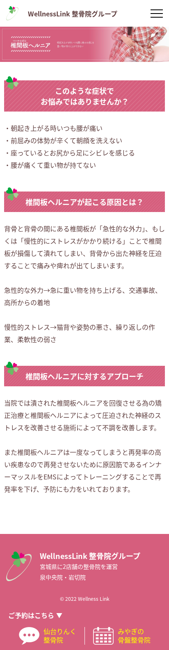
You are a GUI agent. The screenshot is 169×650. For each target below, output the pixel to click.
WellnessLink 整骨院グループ (72, 13)
